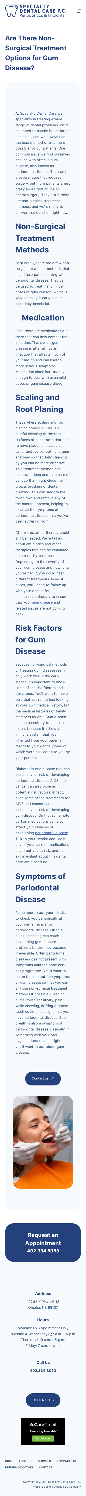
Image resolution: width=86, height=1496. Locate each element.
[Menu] (79, 11)
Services (44, 1461)
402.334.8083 (43, 1251)
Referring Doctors (19, 1467)
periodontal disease (51, 833)
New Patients (66, 1461)
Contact (45, 1467)
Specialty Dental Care (38, 113)
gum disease (42, 602)
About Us (25, 1461)
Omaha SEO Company (67, 1486)
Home (9, 1461)
